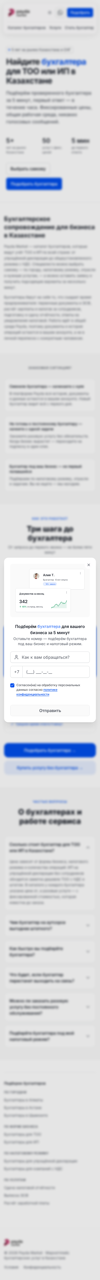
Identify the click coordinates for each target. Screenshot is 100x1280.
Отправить (50, 710)
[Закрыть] (89, 565)
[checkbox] (12, 685)
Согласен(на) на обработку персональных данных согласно (48, 689)
